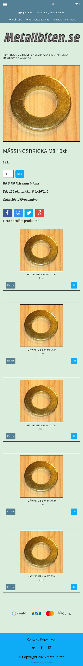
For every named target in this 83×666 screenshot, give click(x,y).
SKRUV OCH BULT (20, 54)
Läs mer (10, 285)
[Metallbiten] (41, 37)
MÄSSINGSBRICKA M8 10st (17, 58)
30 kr (41, 428)
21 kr (41, 278)
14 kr (41, 579)
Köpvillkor (48, 639)
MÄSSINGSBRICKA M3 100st (41, 274)
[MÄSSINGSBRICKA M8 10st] (41, 103)
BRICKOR (37, 54)
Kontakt (33, 639)
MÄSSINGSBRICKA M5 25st (42, 576)
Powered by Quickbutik (41, 663)
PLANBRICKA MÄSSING (56, 54)
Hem (6, 54)
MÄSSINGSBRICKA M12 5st (42, 501)
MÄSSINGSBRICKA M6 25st (42, 350)
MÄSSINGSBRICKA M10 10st (41, 425)
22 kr (41, 353)
